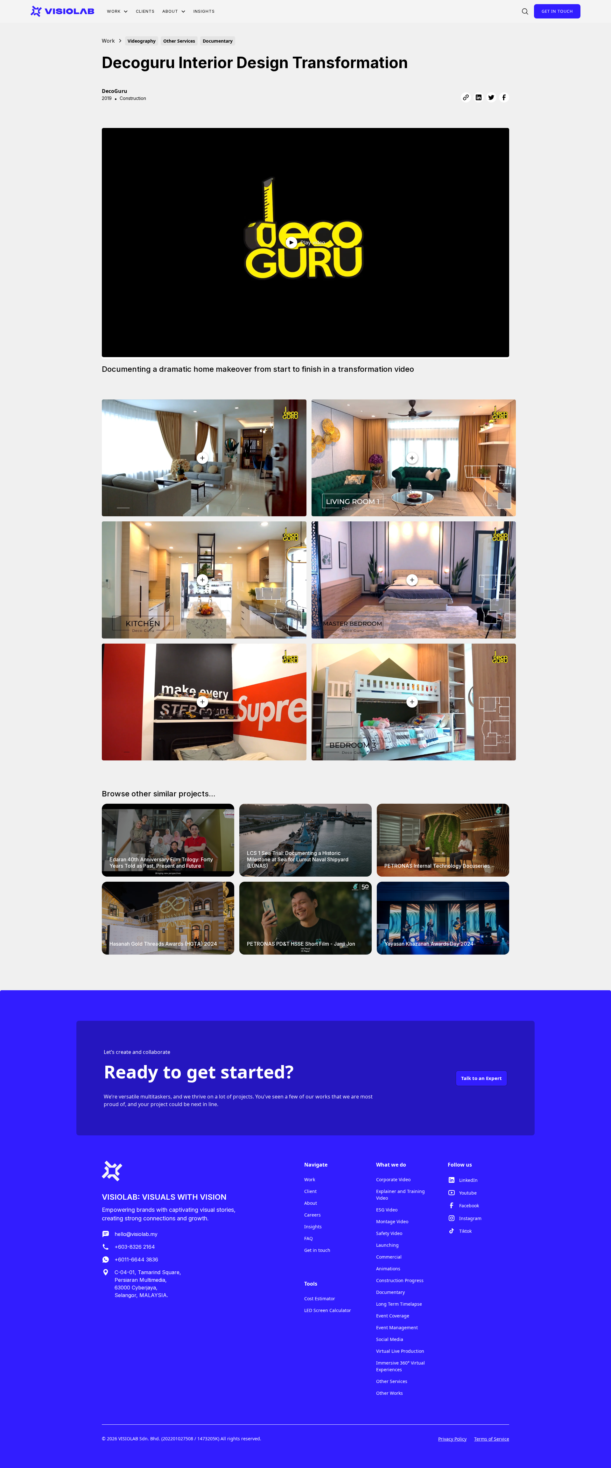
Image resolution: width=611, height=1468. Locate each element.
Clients (145, 11)
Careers (312, 1215)
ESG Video (386, 1210)
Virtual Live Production (400, 1351)
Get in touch (557, 11)
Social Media (389, 1339)
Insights (204, 11)
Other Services (391, 1381)
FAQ (308, 1238)
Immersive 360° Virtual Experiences (400, 1366)
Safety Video (389, 1233)
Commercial (389, 1257)
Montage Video (392, 1221)
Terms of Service (491, 1439)
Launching (387, 1245)
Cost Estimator (319, 1298)
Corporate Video (393, 1179)
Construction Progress (400, 1280)
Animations (388, 1269)
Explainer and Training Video (400, 1194)
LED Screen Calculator (327, 1310)
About (310, 1203)
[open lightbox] (204, 457)
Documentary (390, 1292)
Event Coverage (392, 1316)
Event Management (397, 1327)
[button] (117, 11)
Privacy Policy (452, 1439)
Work (309, 1179)
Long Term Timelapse (399, 1304)
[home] (62, 11)
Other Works (389, 1393)
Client (310, 1191)
